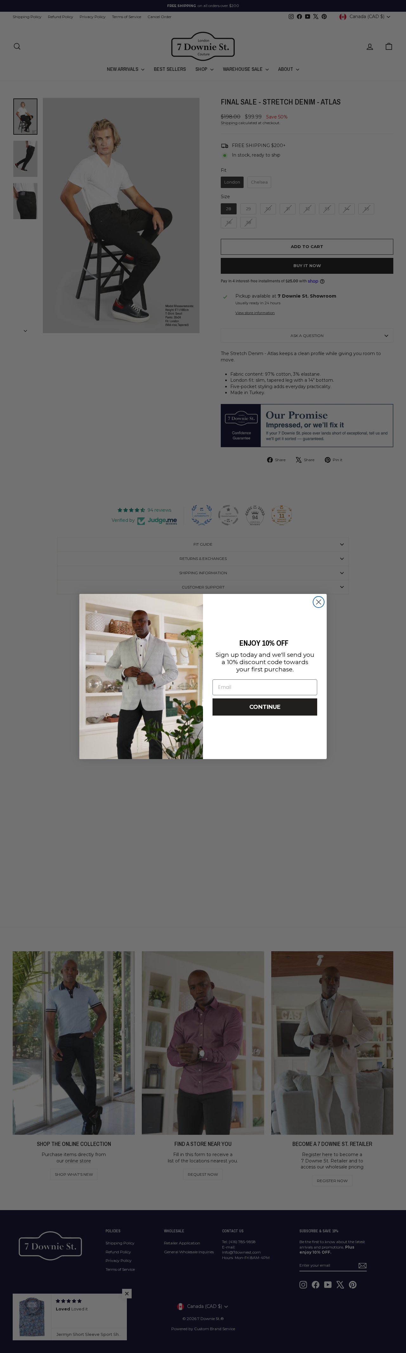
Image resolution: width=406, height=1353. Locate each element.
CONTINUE (265, 706)
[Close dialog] (318, 602)
